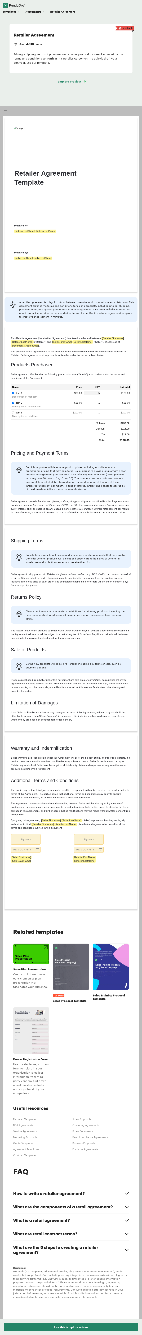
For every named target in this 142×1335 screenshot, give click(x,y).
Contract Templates (24, 1155)
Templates (9, 11)
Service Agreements (25, 1131)
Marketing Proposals (25, 1137)
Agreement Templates (26, 1149)
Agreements (33, 11)
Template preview (68, 81)
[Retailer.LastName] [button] (45, 231)
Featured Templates (24, 1119)
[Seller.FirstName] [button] (24, 258)
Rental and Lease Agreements (90, 1137)
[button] (26, 850)
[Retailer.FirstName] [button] (25, 231)
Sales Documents (82, 1131)
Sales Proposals (81, 1119)
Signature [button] (25, 839)
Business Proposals (83, 1143)
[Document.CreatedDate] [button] (25, 345)
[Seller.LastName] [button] (43, 258)
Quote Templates (23, 1143)
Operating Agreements (85, 1125)
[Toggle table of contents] (5, 111)
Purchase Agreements (85, 1149)
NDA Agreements (23, 1125)
